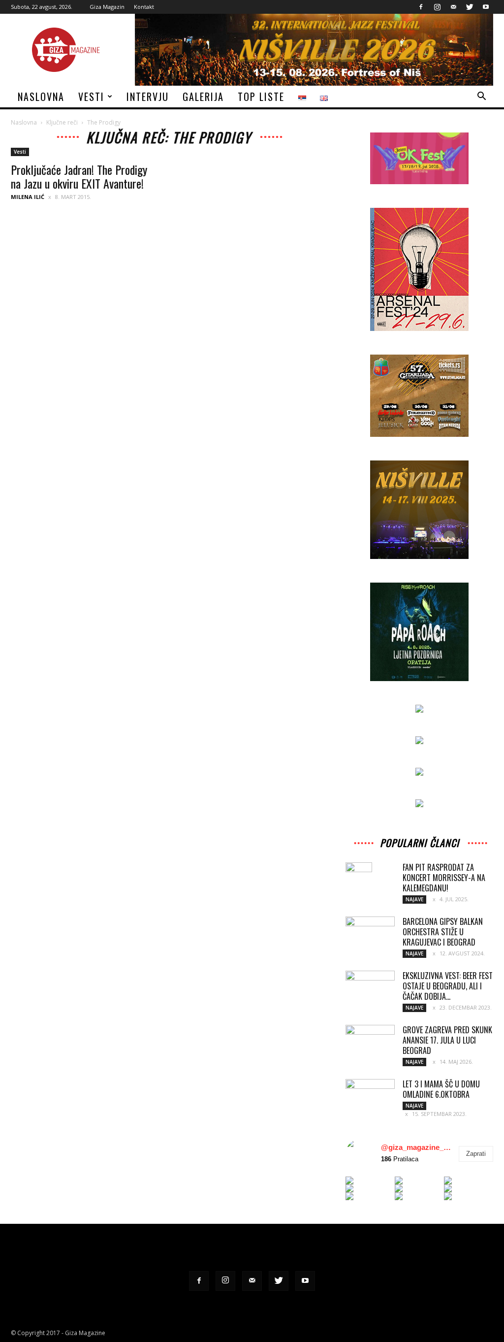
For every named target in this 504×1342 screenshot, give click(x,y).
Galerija (203, 96)
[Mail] (453, 7)
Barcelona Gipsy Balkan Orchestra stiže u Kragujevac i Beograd (443, 932)
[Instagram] (437, 7)
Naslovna (41, 96)
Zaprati (476, 1153)
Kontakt (144, 6)
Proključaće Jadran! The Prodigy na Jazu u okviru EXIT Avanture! (79, 176)
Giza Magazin (107, 6)
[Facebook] (420, 7)
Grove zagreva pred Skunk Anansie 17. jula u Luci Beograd (447, 1040)
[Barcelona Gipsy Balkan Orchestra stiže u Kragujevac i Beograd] (370, 932)
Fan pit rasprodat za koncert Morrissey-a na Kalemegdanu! (444, 877)
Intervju (147, 96)
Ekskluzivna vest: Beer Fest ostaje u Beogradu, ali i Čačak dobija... (448, 986)
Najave (414, 899)
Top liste (261, 96)
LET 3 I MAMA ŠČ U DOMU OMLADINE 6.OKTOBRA (441, 1089)
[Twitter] (469, 7)
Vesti (91, 96)
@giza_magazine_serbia (417, 1147)
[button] (481, 97)
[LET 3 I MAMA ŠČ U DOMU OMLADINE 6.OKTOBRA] (370, 1095)
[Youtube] (485, 7)
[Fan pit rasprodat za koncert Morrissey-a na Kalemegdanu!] (359, 879)
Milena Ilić (27, 196)
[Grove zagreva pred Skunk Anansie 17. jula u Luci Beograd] (370, 1042)
